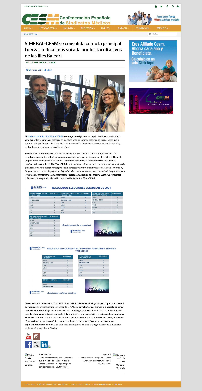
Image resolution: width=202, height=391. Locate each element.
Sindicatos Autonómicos (35, 6)
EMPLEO (105, 28)
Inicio (27, 28)
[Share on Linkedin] (44, 344)
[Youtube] (155, 6)
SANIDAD (68, 28)
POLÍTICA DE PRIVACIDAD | (47, 384)
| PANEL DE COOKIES (113, 384)
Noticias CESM (47, 28)
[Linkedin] (178, 6)
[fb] (167, 6)
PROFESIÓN (87, 28)
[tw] (161, 6)
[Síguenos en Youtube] (28, 336)
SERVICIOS (162, 28)
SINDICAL (122, 28)
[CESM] (36, 336)
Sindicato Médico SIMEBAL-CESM (44, 136)
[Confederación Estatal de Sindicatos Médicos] (101, 23)
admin (49, 70)
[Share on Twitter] (36, 344)
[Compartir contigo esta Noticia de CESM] (51, 349)
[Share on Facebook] (28, 344)
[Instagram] (172, 6)
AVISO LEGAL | (30, 384)
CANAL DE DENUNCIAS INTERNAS (91, 384)
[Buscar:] (162, 33)
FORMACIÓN (142, 28)
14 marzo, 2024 (36, 70)
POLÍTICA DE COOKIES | (67, 384)
